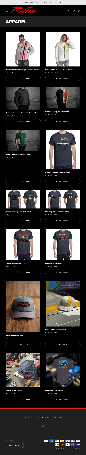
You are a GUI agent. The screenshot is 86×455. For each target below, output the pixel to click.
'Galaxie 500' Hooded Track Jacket (59, 70)
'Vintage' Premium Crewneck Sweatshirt (22, 113)
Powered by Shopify (74, 449)
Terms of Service (43, 417)
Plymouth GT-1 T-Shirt (54, 390)
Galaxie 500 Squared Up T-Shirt (18, 212)
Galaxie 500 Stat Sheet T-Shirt (57, 173)
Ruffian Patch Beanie (14, 390)
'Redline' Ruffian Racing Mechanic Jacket (22, 70)
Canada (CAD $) (13, 445)
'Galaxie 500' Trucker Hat (55, 330)
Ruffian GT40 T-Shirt (53, 263)
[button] (6, 10)
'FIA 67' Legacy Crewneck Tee (18, 154)
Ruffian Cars (64, 449)
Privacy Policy (57, 417)
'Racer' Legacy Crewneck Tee (57, 112)
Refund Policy (29, 417)
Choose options (23, 78)
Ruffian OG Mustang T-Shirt (16, 263)
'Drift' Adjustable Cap (14, 336)
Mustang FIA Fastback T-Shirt (57, 212)
